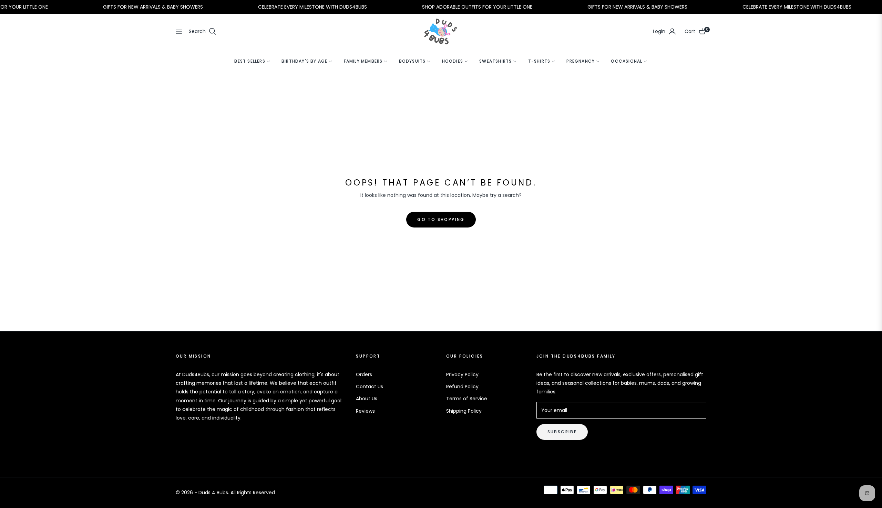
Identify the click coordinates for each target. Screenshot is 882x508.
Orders (364, 374)
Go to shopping (441, 219)
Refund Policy (462, 386)
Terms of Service (466, 398)
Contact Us (369, 386)
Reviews (365, 411)
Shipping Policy (464, 411)
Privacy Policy (462, 374)
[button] (203, 31)
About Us (366, 398)
